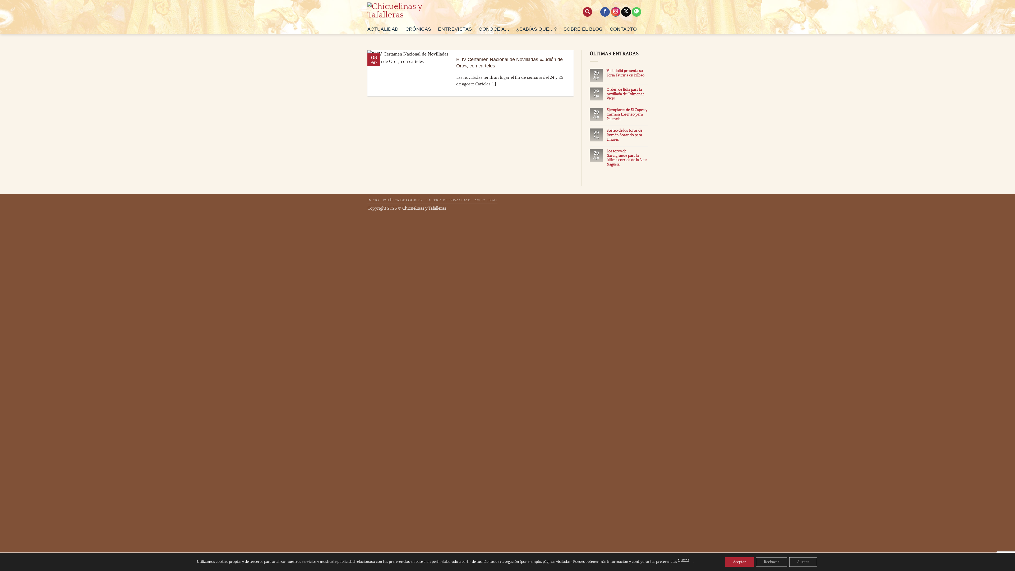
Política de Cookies (402, 200)
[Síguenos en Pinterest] (636, 12)
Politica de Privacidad (448, 200)
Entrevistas (455, 29)
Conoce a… (494, 29)
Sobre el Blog (583, 29)
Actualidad (383, 29)
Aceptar (739, 562)
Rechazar (771, 562)
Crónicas (418, 29)
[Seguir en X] (626, 12)
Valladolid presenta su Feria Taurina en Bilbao (625, 73)
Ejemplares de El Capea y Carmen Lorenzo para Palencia (627, 114)
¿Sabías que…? (536, 29)
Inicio (373, 200)
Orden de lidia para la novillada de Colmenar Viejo (625, 94)
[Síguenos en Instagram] (615, 12)
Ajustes (803, 562)
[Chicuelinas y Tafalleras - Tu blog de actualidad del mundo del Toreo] (398, 11)
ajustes (683, 560)
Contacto (623, 29)
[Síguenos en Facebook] (605, 12)
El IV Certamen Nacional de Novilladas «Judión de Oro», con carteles (509, 62)
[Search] (587, 12)
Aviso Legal (485, 200)
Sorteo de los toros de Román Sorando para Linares (624, 135)
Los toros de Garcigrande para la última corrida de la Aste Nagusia (627, 158)
